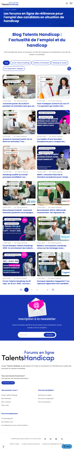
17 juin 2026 (41, 278)
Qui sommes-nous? (7, 422)
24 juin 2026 (6, 278)
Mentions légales (14, 444)
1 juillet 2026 (7, 243)
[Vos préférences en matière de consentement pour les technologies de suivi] (3, 446)
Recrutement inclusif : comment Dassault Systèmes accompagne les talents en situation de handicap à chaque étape (19, 211)
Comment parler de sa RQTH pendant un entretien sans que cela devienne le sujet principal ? (19, 104)
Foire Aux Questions (44, 402)
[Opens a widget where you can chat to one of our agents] (66, 446)
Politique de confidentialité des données (53, 444)
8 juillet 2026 (7, 207)
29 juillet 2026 (41, 136)
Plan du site (5, 405)
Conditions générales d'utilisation (31, 444)
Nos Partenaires (6, 398)
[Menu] (71, 3)
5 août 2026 (6, 136)
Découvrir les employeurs (46, 398)
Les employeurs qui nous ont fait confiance (14, 425)
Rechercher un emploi (45, 395)
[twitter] (62, 439)
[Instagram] (50, 439)
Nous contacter (6, 402)
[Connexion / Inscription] (67, 3)
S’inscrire (49, 335)
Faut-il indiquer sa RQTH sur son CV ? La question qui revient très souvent (53, 104)
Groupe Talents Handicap (9, 395)
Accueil (7, 10)
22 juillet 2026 (7, 172)
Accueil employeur (7, 418)
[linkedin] (56, 439)
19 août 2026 (7, 101)
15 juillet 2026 (41, 172)
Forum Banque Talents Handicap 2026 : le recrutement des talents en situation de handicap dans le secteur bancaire (19, 246)
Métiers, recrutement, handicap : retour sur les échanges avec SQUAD (52, 246)
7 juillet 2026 (41, 207)
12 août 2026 (41, 101)
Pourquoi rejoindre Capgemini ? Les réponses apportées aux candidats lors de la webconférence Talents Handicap (53, 282)
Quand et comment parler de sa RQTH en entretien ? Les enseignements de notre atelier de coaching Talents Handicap (18, 140)
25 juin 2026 (41, 243)
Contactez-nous (8, 383)
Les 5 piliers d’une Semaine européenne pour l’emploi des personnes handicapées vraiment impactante (52, 140)
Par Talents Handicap (21, 101)
